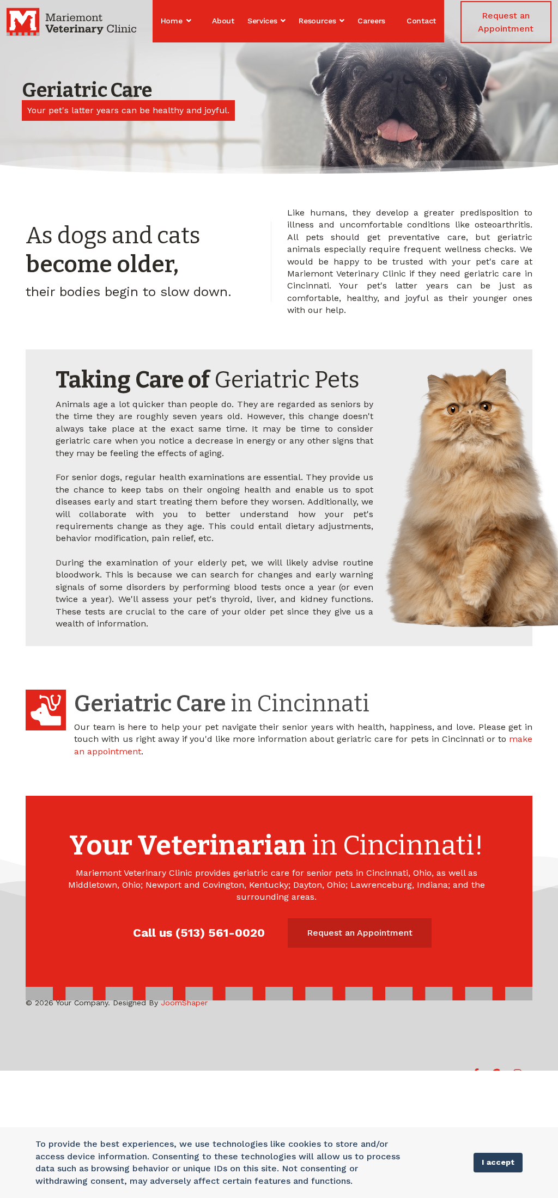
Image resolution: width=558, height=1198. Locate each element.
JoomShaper (184, 1002)
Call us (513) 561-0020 (199, 932)
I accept (498, 1162)
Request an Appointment (505, 22)
